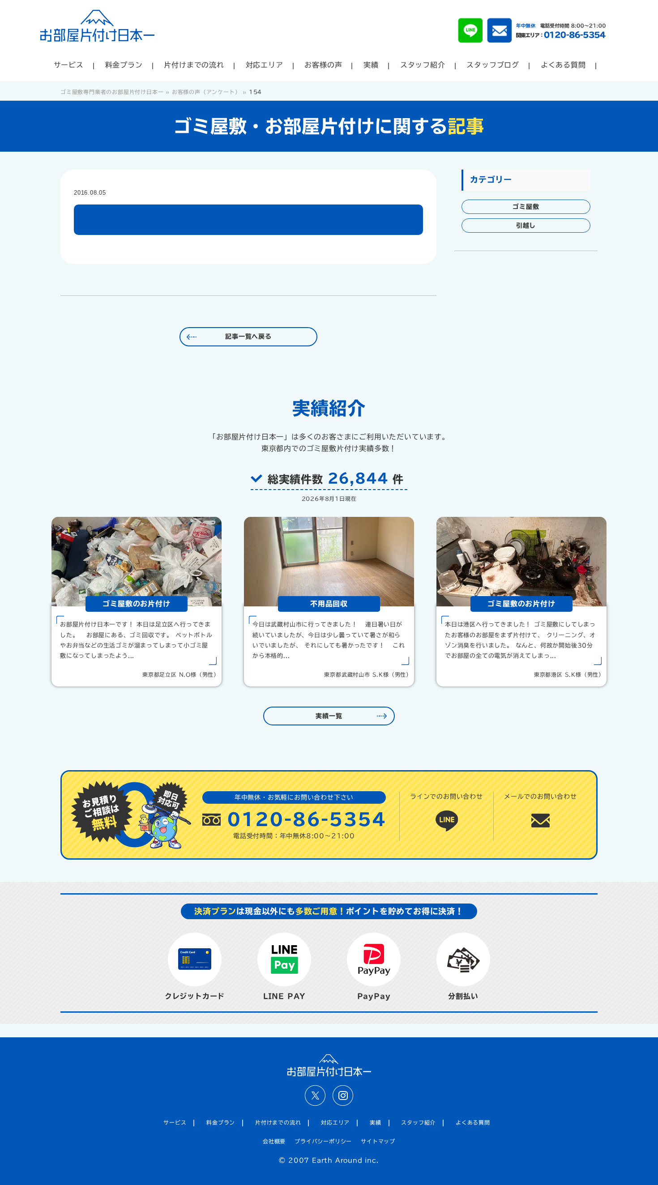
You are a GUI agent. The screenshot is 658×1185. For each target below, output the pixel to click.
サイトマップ (378, 1141)
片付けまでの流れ (194, 64)
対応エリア (264, 64)
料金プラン (124, 64)
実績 (371, 64)
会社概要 (274, 1141)
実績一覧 (329, 716)
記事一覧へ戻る (248, 336)
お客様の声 (323, 64)
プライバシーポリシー (323, 1141)
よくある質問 (563, 64)
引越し (526, 225)
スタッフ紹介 (422, 64)
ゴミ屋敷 (526, 207)
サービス (69, 64)
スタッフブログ (492, 64)
